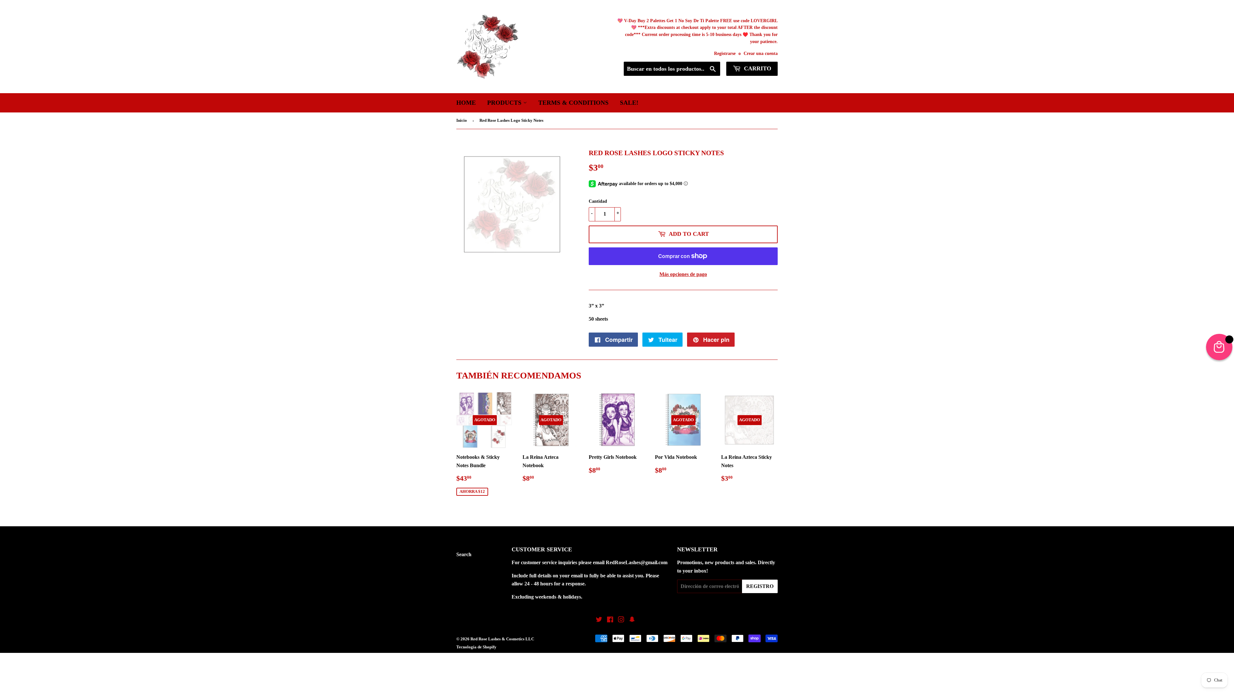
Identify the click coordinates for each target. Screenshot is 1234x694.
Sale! (629, 102)
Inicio (461, 120)
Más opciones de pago (683, 274)
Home (466, 102)
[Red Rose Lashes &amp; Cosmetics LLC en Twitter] (599, 620)
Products (505, 102)
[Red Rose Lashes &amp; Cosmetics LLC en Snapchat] (632, 620)
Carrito (756, 68)
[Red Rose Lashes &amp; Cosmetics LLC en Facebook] (610, 620)
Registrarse (725, 53)
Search (463, 554)
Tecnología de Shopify (476, 647)
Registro (759, 586)
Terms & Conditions (573, 102)
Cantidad (598, 201)
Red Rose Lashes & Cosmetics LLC (502, 638)
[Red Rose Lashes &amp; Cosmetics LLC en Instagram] (621, 620)
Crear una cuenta (761, 53)
